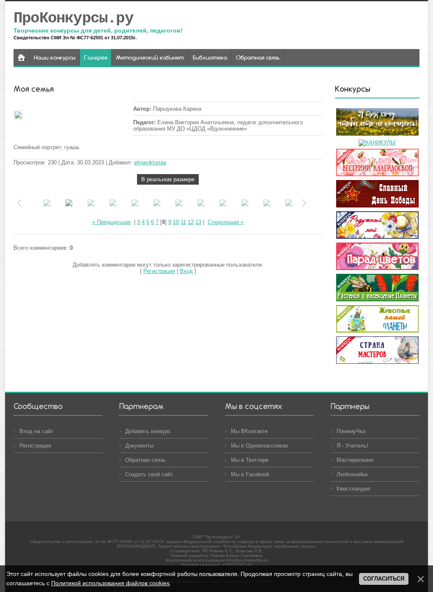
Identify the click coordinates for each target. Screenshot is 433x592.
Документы (139, 445)
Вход (186, 271)
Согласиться (383, 579)
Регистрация (159, 271)
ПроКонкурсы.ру (73, 18)
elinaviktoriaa (150, 162)
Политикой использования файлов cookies (110, 583)
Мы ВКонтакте (249, 431)
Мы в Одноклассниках (259, 445)
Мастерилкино (355, 460)
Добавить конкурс (148, 431)
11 (183, 222)
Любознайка (352, 474)
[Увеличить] (73, 115)
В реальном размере (168, 179)
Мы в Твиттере (250, 460)
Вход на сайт (36, 431)
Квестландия (353, 489)
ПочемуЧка (351, 431)
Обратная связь (145, 460)
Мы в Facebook (250, 474)
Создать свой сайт (149, 474)
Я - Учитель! (352, 445)
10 (176, 222)
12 (191, 222)
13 (198, 222)
